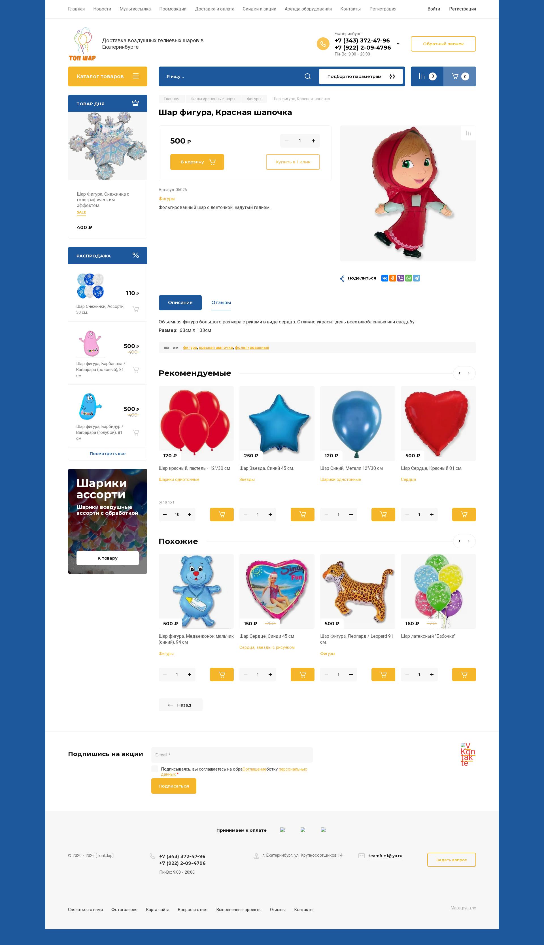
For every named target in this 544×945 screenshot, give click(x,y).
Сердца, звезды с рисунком (267, 647)
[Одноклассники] (392, 278)
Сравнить (468, 133)
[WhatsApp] (408, 278)
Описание (180, 302)
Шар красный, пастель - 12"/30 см (194, 468)
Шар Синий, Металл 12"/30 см (351, 468)
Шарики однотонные (179, 479)
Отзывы (278, 909)
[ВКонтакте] (384, 278)
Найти (307, 76)
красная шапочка (216, 347)
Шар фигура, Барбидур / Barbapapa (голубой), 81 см (99, 432)
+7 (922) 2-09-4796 (363, 47)
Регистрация (462, 9)
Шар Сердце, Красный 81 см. (431, 468)
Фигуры (167, 198)
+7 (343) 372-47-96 (362, 40)
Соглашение (254, 769)
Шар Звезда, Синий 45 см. (266, 468)
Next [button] (470, 373)
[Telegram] (416, 278)
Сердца (408, 479)
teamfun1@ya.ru (385, 855)
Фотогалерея (124, 909)
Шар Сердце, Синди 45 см (266, 636)
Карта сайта (157, 909)
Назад (184, 705)
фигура (190, 347)
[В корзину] (136, 309)
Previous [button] (458, 373)
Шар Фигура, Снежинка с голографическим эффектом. (103, 199)
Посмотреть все (108, 453)
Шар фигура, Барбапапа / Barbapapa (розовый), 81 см (100, 369)
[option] (408, 193)
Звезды (247, 479)
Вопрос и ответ (193, 909)
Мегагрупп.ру (463, 908)
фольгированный (252, 347)
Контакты (303, 909)
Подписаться (174, 786)
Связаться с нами (85, 909)
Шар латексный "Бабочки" (428, 636)
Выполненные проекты (239, 909)
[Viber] (400, 278)
